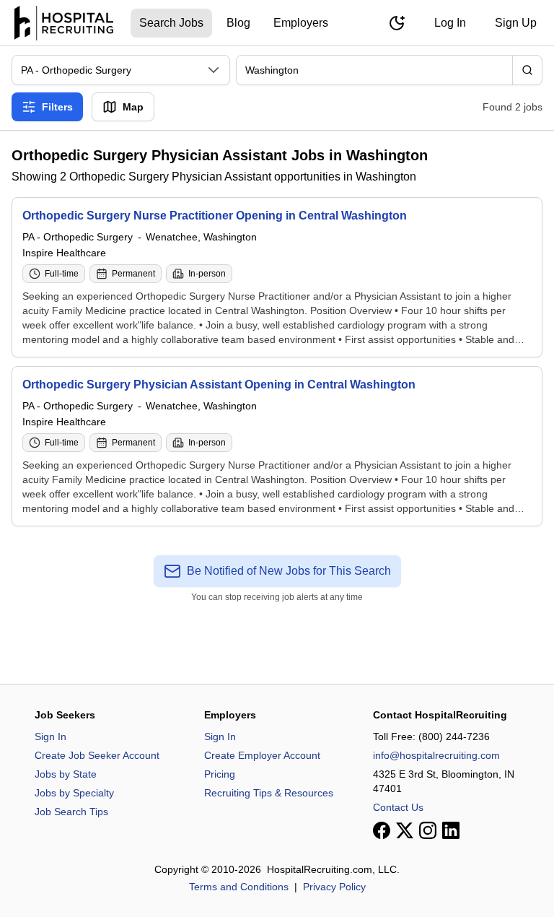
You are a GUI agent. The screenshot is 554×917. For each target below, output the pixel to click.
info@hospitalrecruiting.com (436, 755)
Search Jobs (171, 23)
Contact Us (398, 807)
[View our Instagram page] (427, 830)
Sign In (50, 736)
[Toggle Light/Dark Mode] (396, 23)
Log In (450, 23)
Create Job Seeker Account (97, 755)
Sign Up (516, 23)
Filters (57, 107)
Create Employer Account (262, 755)
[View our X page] (404, 830)
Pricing (219, 774)
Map (133, 107)
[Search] (527, 70)
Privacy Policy (334, 886)
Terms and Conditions (239, 886)
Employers (300, 23)
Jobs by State (66, 774)
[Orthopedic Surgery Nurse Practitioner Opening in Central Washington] (277, 277)
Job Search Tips (71, 811)
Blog (238, 23)
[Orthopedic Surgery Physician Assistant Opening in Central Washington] (277, 446)
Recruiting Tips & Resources (268, 793)
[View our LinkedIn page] (451, 830)
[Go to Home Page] (63, 23)
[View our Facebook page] (381, 830)
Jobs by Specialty (74, 793)
